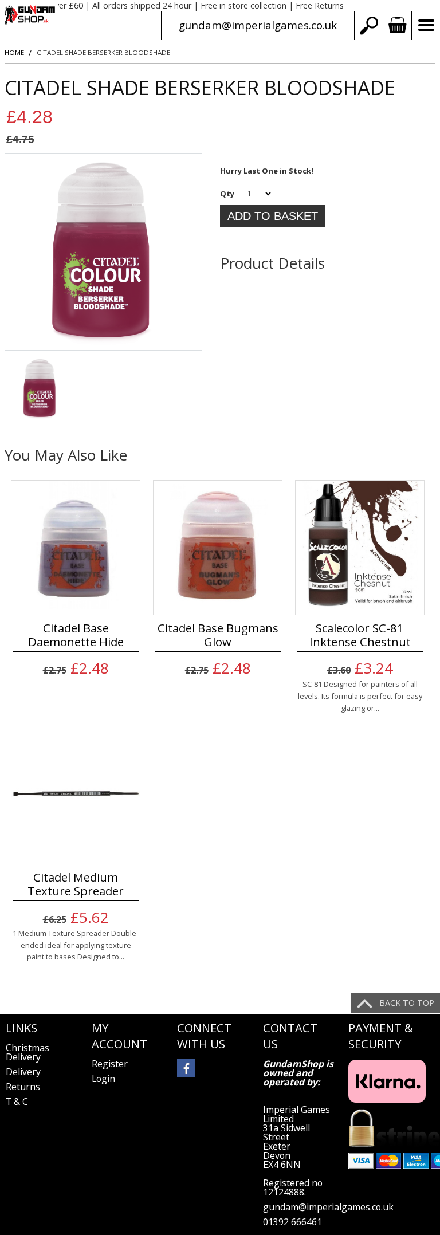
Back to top (406, 1002)
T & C (17, 1101)
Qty (227, 193)
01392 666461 (292, 1222)
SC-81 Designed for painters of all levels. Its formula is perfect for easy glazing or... (360, 696)
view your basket (397, 25)
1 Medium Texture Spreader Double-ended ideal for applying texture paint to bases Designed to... (76, 945)
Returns (23, 1086)
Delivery (23, 1071)
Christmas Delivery (27, 1052)
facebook (186, 1068)
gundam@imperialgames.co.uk (258, 25)
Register (110, 1063)
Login (103, 1078)
